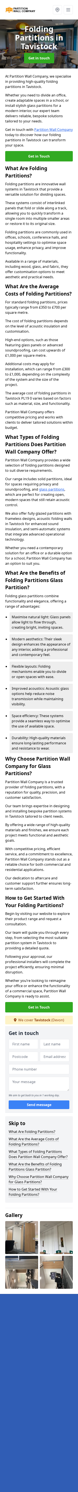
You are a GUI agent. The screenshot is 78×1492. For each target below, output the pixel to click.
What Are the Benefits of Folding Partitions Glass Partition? (35, 1167)
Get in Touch (39, 156)
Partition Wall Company (53, 129)
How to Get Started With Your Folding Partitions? (33, 1192)
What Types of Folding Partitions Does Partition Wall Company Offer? (38, 1154)
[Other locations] (57, 9)
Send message (39, 1104)
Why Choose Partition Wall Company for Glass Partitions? (38, 1179)
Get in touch (39, 58)
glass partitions (51, 489)
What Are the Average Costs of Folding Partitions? (34, 1142)
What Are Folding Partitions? (32, 1131)
